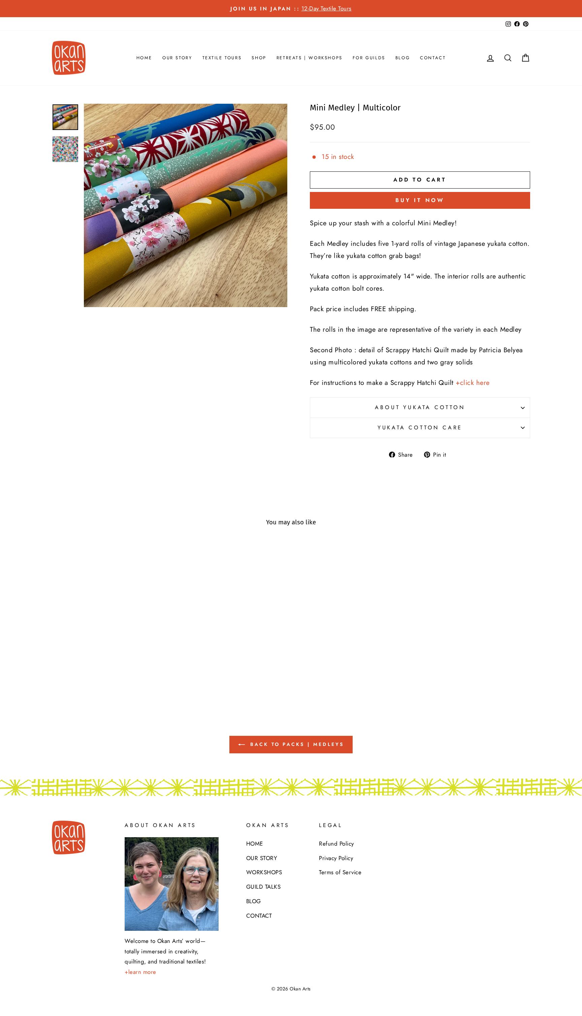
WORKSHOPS (264, 872)
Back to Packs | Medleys (296, 744)
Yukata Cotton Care (420, 427)
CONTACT (433, 58)
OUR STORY (177, 58)
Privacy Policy (336, 858)
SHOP (259, 58)
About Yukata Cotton (420, 407)
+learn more (140, 972)
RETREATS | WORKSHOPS (310, 58)
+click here (473, 383)
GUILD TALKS (263, 887)
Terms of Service (340, 872)
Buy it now (420, 200)
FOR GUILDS (369, 58)
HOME (144, 58)
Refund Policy (336, 844)
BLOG (402, 58)
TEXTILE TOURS (222, 58)
